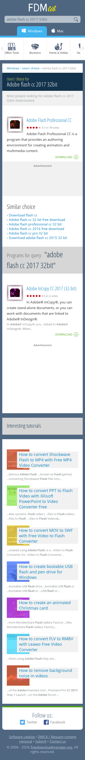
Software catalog (22, 736)
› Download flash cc (22, 215)
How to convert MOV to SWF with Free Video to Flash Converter (46, 536)
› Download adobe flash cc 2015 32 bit (37, 237)
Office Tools (12, 52)
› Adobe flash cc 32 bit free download (36, 219)
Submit (40, 741)
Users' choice (30, 68)
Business (35, 52)
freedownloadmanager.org (51, 747)
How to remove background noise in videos (45, 673)
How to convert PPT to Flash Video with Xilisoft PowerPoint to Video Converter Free (46, 498)
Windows (13, 68)
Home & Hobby (58, 52)
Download (63, 157)
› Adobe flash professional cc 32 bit (34, 224)
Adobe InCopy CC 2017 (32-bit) (51, 288)
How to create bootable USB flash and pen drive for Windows (46, 572)
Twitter (32, 722)
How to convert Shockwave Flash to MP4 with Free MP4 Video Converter (45, 460)
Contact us (58, 741)
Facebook (57, 722)
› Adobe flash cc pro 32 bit (27, 233)
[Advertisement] (42, 179)
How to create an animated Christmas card (45, 605)
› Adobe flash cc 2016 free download (35, 228)
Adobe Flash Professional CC (49, 120)
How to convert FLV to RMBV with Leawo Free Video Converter (46, 644)
